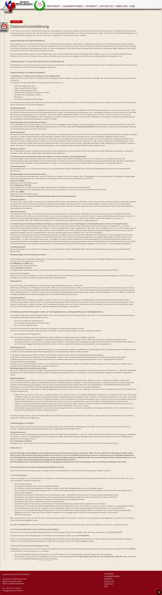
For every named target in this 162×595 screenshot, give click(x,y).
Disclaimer (25, 574)
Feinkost (91, 6)
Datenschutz (16, 574)
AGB (132, 6)
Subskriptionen (73, 6)
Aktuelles (106, 6)
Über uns (122, 6)
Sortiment (53, 6)
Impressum (6, 574)
